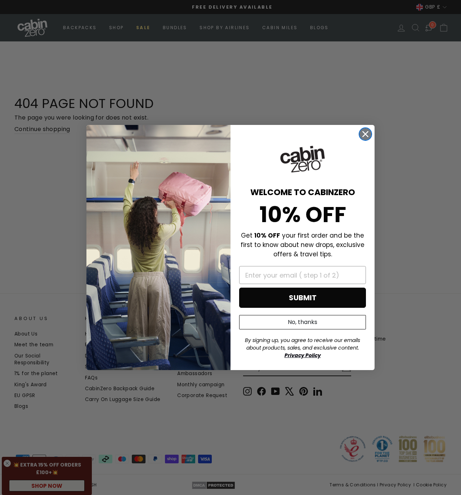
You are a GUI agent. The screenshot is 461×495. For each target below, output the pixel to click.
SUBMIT (303, 298)
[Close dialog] (365, 134)
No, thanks (302, 322)
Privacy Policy (303, 355)
